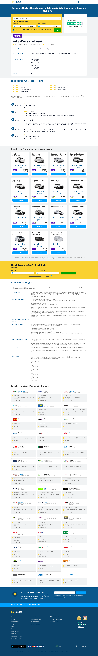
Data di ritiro (15, 23)
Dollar (70, 432)
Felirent (20, 405)
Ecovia (45, 488)
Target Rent (47, 547)
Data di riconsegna (42, 23)
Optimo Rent (47, 517)
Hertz (70, 405)
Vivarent (20, 474)
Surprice (71, 574)
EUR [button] (42, 2)
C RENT (20, 560)
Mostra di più (27, 143)
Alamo (45, 405)
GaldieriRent (47, 432)
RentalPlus (71, 391)
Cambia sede (14, 267)
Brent (19, 517)
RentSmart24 (21, 502)
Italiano (52, 2)
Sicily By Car (21, 391)
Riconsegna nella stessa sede (21, 21)
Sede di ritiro (15, 15)
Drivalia (45, 502)
